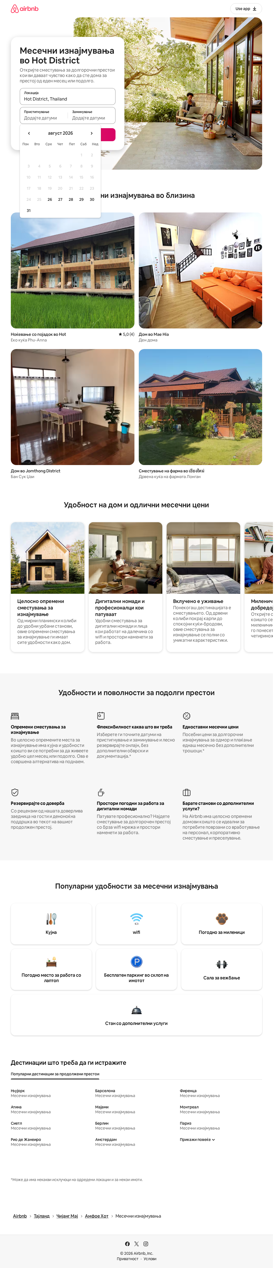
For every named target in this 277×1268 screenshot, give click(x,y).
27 (60, 199)
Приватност (127, 1258)
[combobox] (67, 99)
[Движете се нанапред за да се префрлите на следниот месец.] (91, 133)
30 (92, 199)
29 (81, 199)
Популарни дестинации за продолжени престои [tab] (55, 1074)
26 (50, 199)
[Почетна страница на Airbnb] (24, 8)
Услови (150, 1258)
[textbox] (43, 118)
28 (71, 199)
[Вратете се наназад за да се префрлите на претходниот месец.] (29, 133)
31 (29, 210)
